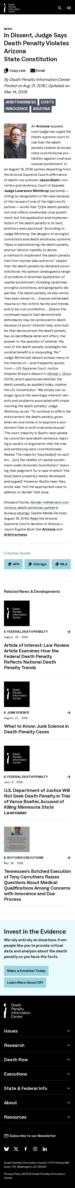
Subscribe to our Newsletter (33, 1136)
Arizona (41, 108)
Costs (47, 102)
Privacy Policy (12, 1174)
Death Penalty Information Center (40, 79)
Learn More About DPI (25, 982)
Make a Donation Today (26, 971)
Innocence (17, 108)
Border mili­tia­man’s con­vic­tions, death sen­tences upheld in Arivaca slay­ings (37, 507)
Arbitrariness (21, 102)
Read (34, 518)
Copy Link (18, 70)
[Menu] (69, 8)
